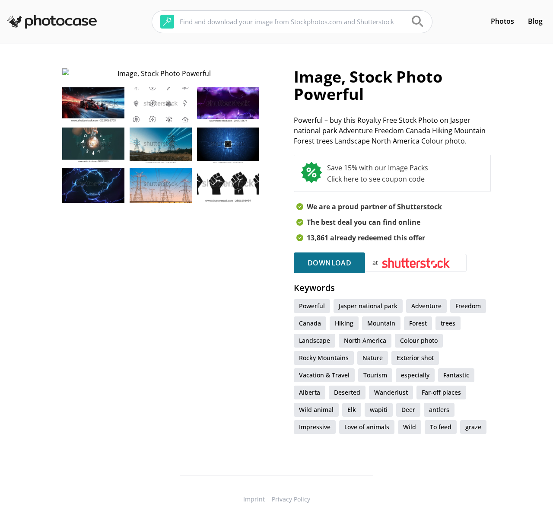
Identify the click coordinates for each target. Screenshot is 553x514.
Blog (535, 21)
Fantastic (456, 375)
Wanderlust (391, 392)
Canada (310, 323)
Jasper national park (368, 306)
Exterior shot (415, 358)
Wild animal (316, 409)
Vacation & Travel (324, 375)
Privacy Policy (291, 499)
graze (473, 427)
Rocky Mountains (324, 358)
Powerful (312, 306)
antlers (439, 409)
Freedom (468, 306)
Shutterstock (419, 206)
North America (365, 340)
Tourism (375, 375)
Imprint (254, 499)
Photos (502, 21)
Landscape (314, 340)
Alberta (309, 392)
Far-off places (441, 392)
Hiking (344, 323)
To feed (440, 427)
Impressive (315, 427)
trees (448, 323)
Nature (372, 358)
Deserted (347, 392)
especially (415, 375)
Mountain (381, 323)
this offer (409, 238)
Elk (351, 409)
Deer (408, 409)
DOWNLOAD (329, 263)
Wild (409, 427)
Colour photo (419, 340)
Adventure (426, 306)
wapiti (379, 409)
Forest (418, 323)
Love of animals (366, 427)
